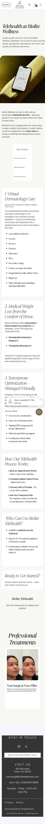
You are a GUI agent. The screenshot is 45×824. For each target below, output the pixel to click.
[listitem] (22, 678)
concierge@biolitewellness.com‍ (22, 776)
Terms (19, 802)
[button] (35, 5)
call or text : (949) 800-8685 (24, 782)
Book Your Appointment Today (22, 755)
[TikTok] (26, 746)
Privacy (9, 802)
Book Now (6, 5)
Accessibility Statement (19, 808)
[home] (20, 5)
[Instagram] (19, 746)
